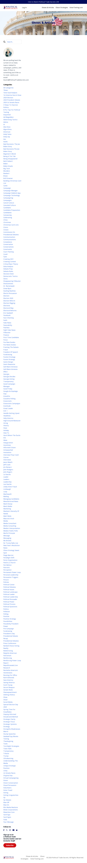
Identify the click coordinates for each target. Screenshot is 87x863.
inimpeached (8, 450)
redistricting (8, 651)
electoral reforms (9, 310)
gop (4, 394)
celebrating (7, 217)
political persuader (10, 599)
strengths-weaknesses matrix (11, 730)
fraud (5, 350)
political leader (9, 594)
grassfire (6, 396)
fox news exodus (9, 345)
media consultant (9, 523)
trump (5, 756)
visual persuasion (9, 785)
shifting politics (9, 695)
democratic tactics (10, 276)
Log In (24, 7)
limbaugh (7, 489)
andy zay (6, 137)
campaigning (8, 198)
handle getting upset (11, 413)
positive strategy (9, 619)
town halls (7, 749)
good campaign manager (9, 385)
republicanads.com (10, 665)
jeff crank (6, 465)
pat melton (7, 565)
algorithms (7, 129)
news (5, 548)
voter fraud (7, 790)
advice (5, 122)
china (5, 220)
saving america (9, 682)
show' (5, 700)
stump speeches (9, 734)
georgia (6, 374)
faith (5, 320)
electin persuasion (10, 293)
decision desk (8, 274)
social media (7, 702)
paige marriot (8, 555)
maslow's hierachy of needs (11, 512)
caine (5, 186)
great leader (8, 408)
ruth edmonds (8, 678)
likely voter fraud (10, 487)
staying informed (9, 714)
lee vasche (7, 484)
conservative (8, 244)
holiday (6, 430)
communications (9, 239)
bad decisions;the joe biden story (11, 150)
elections (6, 306)
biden (5, 164)
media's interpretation (11, 528)
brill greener (8, 178)
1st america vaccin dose (12, 95)
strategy (6, 726)
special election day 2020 (10, 705)
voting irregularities (10, 795)
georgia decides (9, 376)
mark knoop (7, 504)
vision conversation (10, 783)
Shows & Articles (48, 7)
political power (8, 602)
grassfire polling (9, 399)
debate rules (8, 271)
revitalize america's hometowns (10, 671)
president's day (9, 634)
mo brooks (7, 541)
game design (8, 362)
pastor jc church (9, 563)
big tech (6, 169)
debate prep (8, 269)
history (6, 425)
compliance (7, 242)
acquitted (7, 115)
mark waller (7, 506)
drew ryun (7, 288)
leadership (7, 482)
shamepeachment (10, 692)
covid (5, 254)
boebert (6, 173)
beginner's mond (9, 154)
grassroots (7, 401)
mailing (6, 496)
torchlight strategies (11, 746)
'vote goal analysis (10, 93)
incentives (7, 445)
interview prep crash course (11, 456)
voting (5, 793)
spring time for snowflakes (9, 710)
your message (8, 822)
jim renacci (7, 467)
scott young (7, 685)
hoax (5, 428)
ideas (5, 440)
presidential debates (11, 641)
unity (5, 771)
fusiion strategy (9, 357)
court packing (8, 252)
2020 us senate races (11, 102)
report (5, 663)
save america (8, 680)
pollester (6, 611)
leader (5, 477)
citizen (5, 230)
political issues (8, 589)
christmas (7, 222)
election (6, 296)
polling (5, 614)
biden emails (8, 166)
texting (6, 739)
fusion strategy (9, 359)
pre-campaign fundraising (8, 630)
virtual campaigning (10, 778)
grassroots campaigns (11, 403)
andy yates (7, 134)
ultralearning (8, 758)
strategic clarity (9, 719)
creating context (9, 261)
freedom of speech (10, 352)
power (5, 626)
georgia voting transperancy (8, 380)
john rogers (7, 472)
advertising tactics (10, 120)
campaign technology (11, 195)
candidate (7, 208)
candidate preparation (11, 210)
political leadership (10, 597)
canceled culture (9, 205)
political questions (10, 607)
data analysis (8, 266)
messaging (7, 538)
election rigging (9, 303)
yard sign (6, 815)
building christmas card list (12, 182)
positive (6, 616)
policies (6, 582)
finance (6, 335)
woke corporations (10, 810)
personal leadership (10, 575)
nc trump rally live (10, 543)
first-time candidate (11, 337)
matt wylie (7, 516)
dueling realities (9, 291)
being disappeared (10, 159)
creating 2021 (8, 259)
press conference (9, 643)
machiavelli (7, 494)
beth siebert (8, 161)
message (6, 536)
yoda (5, 820)
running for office (10, 675)
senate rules (8, 690)
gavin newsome (9, 364)
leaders (6, 479)
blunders (6, 171)
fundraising (7, 354)
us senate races (9, 773)
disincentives (8, 284)
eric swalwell (8, 313)
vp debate (7, 800)
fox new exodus (9, 342)
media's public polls (10, 531)
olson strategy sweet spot (11, 551)
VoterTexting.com (76, 7)
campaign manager (10, 191)
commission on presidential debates (11, 233)
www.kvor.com (9, 812)
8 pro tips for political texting (11, 111)
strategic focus (9, 722)
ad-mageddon (8, 117)
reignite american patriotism (10, 654)
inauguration (8, 443)
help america (8, 418)
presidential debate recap (10, 637)
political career (9, 585)
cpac (5, 257)
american (6, 132)
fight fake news (9, 330)
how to (6, 433)
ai (4, 124)
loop (5, 492)
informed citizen (9, 447)
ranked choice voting (11, 646)
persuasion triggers (10, 577)
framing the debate (11, 347)
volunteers (7, 788)
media (5, 521)
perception (7, 570)
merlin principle (9, 533)
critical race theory (10, 264)
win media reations (10, 807)
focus (5, 340)
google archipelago (10, 391)
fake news (7, 323)
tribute (6, 753)
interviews (7, 460)
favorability (7, 325)
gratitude (7, 406)
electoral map (8, 308)
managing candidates (11, 499)
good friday (7, 389)
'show (5, 90)
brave (5, 176)
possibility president (10, 624)
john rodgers (8, 470)
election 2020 (8, 298)
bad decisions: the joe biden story (11, 145)
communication (9, 237)
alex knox (6, 127)
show (5, 697)
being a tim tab (9, 156)
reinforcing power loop (12, 660)
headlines (7, 416)
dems (5, 279)
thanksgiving (8, 741)
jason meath (7, 462)
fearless (6, 328)
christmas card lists (11, 225)
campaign (7, 188)
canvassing (7, 215)
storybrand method (10, 717)
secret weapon (9, 687)
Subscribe (10, 845)
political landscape (10, 592)
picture (6, 580)
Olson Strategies (62, 7)
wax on (6, 805)
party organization (10, 560)
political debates (9, 587)
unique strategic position (9, 767)
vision (5, 780)
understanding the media (10, 762)
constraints (7, 249)
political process (9, 604)
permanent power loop (12, 572)
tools (5, 744)
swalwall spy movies (10, 736)
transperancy (8, 751)
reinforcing (7, 658)
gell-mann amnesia (10, 367)
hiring (5, 423)
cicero (5, 227)
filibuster (6, 332)
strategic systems (10, 724)
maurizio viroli (8, 519)
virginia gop (7, 775)
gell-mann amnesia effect (10, 370)
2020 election (8, 98)
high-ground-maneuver (12, 421)
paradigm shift (8, 558)
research (6, 668)
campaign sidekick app (12, 193)
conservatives (8, 247)
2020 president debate (11, 100)
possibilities (7, 621)
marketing (7, 509)
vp (4, 797)
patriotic (6, 567)
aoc (4, 139)
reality (5, 648)
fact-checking (8, 318)
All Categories (8, 88)
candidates (7, 213)
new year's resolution (11, 545)
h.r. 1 (5, 411)
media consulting (9, 526)
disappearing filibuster (12, 281)
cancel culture (8, 203)
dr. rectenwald (8, 286)
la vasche (7, 474)
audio (5, 142)
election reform (9, 301)
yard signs (7, 817)
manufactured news (10, 501)
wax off (6, 802)
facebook (6, 315)
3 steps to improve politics (10, 106)
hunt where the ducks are (11, 436)
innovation (7, 452)
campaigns (7, 200)
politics (6, 609)
